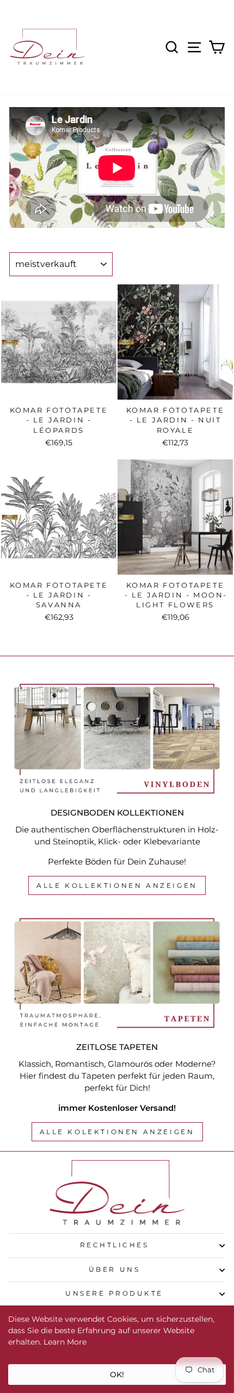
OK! (117, 1374)
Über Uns (114, 1269)
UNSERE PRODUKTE (114, 1293)
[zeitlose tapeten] (117, 973)
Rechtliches (114, 1245)
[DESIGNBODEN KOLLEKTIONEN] (117, 738)
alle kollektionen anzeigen (117, 885)
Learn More (65, 1342)
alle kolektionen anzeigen (117, 1132)
